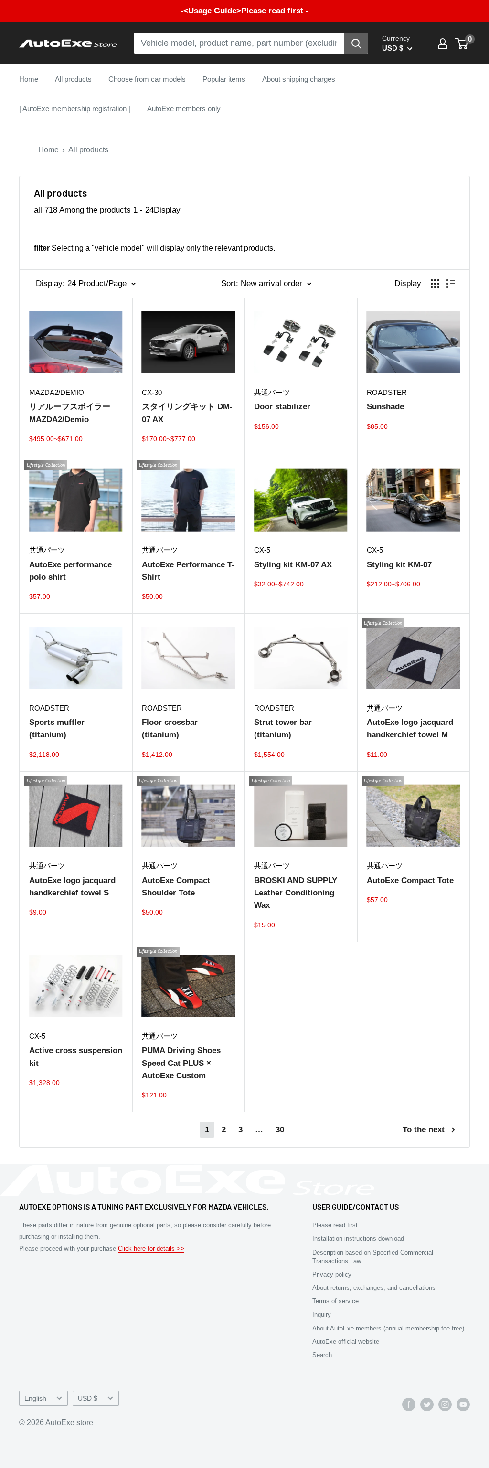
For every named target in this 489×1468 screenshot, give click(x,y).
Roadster (387, 392)
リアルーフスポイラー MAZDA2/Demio (69, 413)
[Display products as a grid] (435, 283)
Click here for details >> (151, 1248)
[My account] (442, 43)
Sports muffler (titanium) (57, 728)
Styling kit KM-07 (399, 564)
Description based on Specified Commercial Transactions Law (372, 1257)
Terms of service (335, 1301)
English (35, 1398)
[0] (462, 43)
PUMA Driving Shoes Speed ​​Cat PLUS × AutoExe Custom (181, 1063)
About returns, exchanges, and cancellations (374, 1287)
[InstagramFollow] (445, 1404)
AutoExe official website (345, 1341)
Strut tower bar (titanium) (283, 728)
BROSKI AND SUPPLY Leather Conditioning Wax (295, 893)
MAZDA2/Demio (56, 392)
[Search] (356, 43)
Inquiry (321, 1314)
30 (280, 1129)
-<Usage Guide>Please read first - (244, 10)
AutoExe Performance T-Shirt (188, 571)
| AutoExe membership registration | (74, 109)
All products (73, 79)
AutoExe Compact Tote (410, 880)
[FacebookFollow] (408, 1404)
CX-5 (262, 550)
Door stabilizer (282, 406)
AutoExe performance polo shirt (70, 571)
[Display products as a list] (450, 283)
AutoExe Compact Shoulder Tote (176, 886)
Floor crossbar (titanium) (170, 728)
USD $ (87, 1398)
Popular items (223, 79)
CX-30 (152, 392)
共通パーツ (272, 392)
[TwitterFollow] (427, 1404)
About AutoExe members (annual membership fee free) (388, 1328)
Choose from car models (147, 79)
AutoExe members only (184, 109)
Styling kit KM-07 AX (293, 564)
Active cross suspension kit (75, 1056)
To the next (424, 1129)
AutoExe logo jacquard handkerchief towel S (72, 886)
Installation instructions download (358, 1238)
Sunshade (385, 406)
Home (28, 79)
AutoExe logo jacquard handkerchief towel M (410, 728)
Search (322, 1355)
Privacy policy (331, 1274)
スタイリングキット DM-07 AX (187, 413)
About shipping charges (298, 79)
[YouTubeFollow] (463, 1404)
